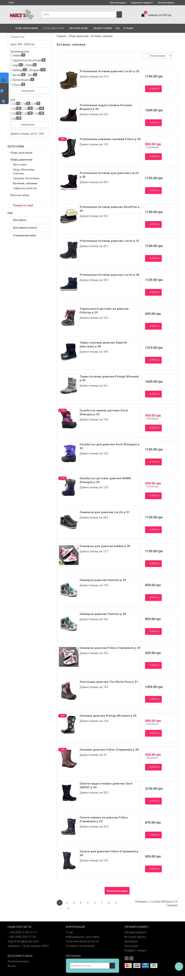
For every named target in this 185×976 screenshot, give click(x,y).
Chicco (18, 84)
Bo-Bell (18, 75)
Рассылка (131, 945)
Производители (18, 961)
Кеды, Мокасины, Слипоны (24, 171)
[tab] (29, 220)
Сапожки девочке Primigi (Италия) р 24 (108, 715)
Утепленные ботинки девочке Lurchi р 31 (109, 241)
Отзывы (128, 28)
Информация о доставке (83, 936)
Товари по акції (23, 205)
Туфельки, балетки (25, 188)
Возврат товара (135, 950)
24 (27, 113)
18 (26, 103)
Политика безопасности (82, 941)
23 (16, 113)
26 (16, 118)
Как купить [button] (19, 220)
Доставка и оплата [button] (24, 227)
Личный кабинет (166, 2)
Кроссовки (20, 164)
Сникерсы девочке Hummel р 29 (103, 580)
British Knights (23, 79)
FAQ (117, 28)
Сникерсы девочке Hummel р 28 (103, 614)
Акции (12, 965)
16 (16, 103)
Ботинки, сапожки (25, 183)
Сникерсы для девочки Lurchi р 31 (105, 512)
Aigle (17, 65)
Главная (61, 36)
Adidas (18, 55)
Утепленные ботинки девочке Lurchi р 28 (109, 274)
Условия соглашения (80, 945)
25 (39, 113)
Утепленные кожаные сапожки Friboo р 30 (110, 139)
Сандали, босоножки (26, 178)
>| (68, 908)
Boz (32, 75)
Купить (154, 88)
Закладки (130, 941)
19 (36, 103)
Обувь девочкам (53, 28)
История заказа (135, 936)
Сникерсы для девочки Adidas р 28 (105, 546)
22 (39, 108)
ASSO (30, 65)
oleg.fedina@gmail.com (23, 941)
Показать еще (117, 890)
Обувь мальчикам (26, 28)
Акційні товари (102, 28)
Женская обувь (78, 28)
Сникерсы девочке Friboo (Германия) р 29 (110, 648)
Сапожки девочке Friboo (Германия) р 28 (109, 749)
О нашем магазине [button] (24, 235)
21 (27, 108)
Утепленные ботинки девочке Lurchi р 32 (109, 71)
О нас (70, 932)
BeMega (19, 70)
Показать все (28, 91)
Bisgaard (37, 70)
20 (16, 108)
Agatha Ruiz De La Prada (28, 60)
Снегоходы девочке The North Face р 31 (109, 681)
